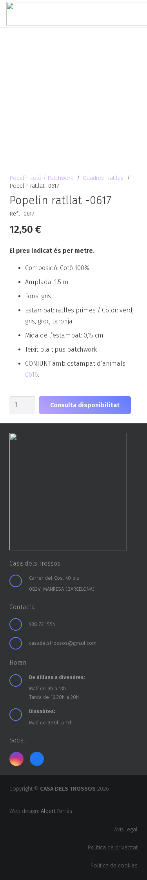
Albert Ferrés (56, 811)
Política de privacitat (112, 847)
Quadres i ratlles (103, 178)
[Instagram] (16, 759)
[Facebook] (37, 759)
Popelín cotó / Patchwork (41, 178)
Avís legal (126, 829)
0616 (31, 374)
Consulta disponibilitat (85, 405)
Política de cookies (114, 865)
